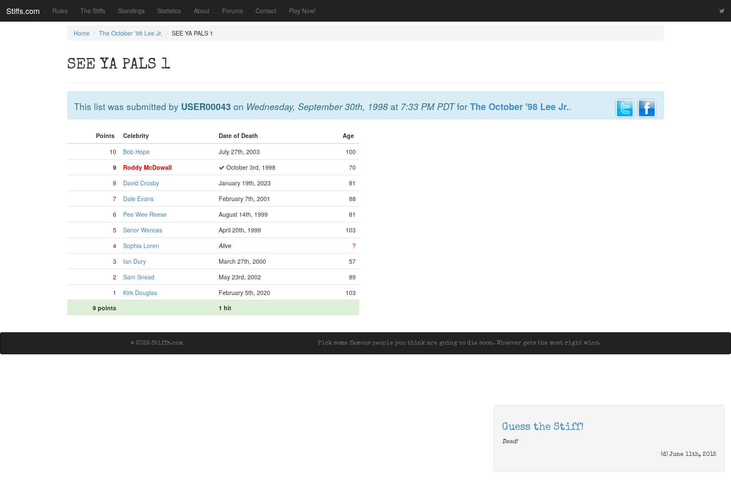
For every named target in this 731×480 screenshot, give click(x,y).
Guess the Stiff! (543, 427)
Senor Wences (142, 230)
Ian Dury (134, 261)
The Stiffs (92, 10)
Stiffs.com (23, 10)
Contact (266, 10)
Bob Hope (136, 151)
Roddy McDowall (147, 167)
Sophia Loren (141, 245)
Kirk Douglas (140, 292)
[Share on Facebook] (647, 107)
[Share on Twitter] (625, 107)
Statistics (169, 10)
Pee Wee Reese (145, 214)
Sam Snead (138, 277)
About (201, 10)
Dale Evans (138, 198)
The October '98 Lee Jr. (130, 33)
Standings (131, 10)
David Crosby (141, 183)
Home (82, 33)
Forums (232, 10)
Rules (60, 10)
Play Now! (302, 10)
